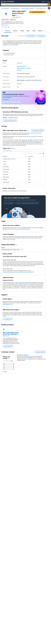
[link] (41, 8)
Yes (18, 86)
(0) (8, 27)
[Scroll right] (44, 31)
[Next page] (40, 153)
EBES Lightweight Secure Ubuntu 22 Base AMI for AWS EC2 (29, 80)
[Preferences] (43, 153)
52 (38, 153)
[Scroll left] (2, 31)
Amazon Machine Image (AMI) (23, 73)
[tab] (7, 31)
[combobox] (24, 4)
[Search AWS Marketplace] (49, 4)
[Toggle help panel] (49, 8)
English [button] (43, 1)
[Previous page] (22, 153)
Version (3, 247)
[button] (17, 15)
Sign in (48, 1)
